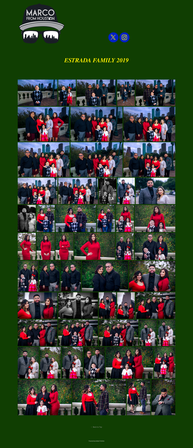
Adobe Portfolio (100, 441)
